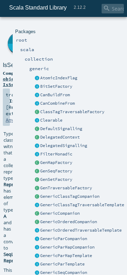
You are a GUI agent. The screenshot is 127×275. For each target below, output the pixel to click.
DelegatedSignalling (63, 145)
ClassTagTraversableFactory (72, 111)
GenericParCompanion (63, 238)
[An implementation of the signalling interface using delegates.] (37, 146)
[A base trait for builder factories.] (37, 95)
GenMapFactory (56, 162)
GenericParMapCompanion (67, 247)
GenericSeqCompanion (63, 272)
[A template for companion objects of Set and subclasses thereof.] (37, 180)
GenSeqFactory (56, 171)
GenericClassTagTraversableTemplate (82, 204)
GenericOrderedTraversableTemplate (81, 230)
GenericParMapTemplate (66, 255)
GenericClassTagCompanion (69, 196)
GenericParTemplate (62, 264)
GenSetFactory (56, 179)
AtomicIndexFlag (58, 77)
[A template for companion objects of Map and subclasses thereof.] (37, 163)
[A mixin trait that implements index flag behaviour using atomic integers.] (37, 78)
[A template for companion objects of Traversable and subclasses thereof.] (37, 188)
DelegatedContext (60, 137)
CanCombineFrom (57, 103)
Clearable (51, 120)
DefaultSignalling (61, 128)
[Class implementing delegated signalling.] (37, 137)
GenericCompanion (60, 213)
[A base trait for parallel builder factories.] (37, 103)
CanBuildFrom (55, 94)
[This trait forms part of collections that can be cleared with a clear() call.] (37, 120)
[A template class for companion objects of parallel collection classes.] (37, 239)
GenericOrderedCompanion (68, 221)
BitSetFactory (56, 86)
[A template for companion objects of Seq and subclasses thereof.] (37, 171)
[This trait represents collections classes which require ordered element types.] (37, 230)
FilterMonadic (56, 154)
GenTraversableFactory (66, 187)
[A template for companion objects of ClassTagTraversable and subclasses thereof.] (37, 112)
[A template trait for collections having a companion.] (37, 264)
